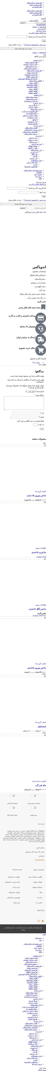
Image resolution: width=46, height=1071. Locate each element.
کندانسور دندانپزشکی (30, 132)
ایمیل (41, 417)
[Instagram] (38, 921)
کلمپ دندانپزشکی (31, 128)
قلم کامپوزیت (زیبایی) (29, 111)
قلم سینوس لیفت (31, 62)
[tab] (21, 362)
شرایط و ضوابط (37, 887)
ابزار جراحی (16, 887)
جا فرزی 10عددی (39, 552)
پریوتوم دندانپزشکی (30, 68)
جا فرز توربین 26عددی (36, 668)
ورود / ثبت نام (37, 1064)
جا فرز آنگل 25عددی (37, 609)
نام (42, 413)
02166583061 (41, 25)
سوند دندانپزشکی (31, 97)
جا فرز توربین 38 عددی (36, 495)
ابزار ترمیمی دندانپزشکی (12, 882)
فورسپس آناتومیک (31, 75)
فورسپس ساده (32, 72)
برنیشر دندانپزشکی (30, 134)
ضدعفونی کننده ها (31, 166)
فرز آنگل (34, 154)
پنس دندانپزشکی (31, 99)
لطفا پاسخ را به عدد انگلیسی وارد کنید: (30, 421)
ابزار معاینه (16, 903)
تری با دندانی (33, 138)
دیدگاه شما (39, 395)
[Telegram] (42, 921)
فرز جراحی (33, 158)
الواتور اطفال (32, 93)
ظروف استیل (32, 124)
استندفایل (42, 726)
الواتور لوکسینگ (31, 85)
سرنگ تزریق (33, 105)
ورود (44, 41)
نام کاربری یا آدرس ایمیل (36, 37)
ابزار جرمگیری (32, 117)
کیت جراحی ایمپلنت (30, 64)
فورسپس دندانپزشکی (13, 897)
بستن (44, 934)
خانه (44, 212)
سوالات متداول (37, 882)
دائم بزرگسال (32, 148)
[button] (39, 781)
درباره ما (39, 897)
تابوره (35, 164)
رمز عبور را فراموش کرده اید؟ (35, 45)
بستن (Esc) (42, 1070)
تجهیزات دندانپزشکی (14, 877)
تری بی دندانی (32, 140)
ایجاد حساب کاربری (36, 33)
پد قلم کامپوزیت (31, 113)
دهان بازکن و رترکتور (30, 115)
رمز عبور (42, 192)
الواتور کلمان (32, 91)
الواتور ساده (33, 83)
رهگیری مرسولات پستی (35, 877)
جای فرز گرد (41, 785)
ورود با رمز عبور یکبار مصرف (23, 48)
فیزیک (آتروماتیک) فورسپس (27, 79)
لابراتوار (34, 119)
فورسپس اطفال (31, 77)
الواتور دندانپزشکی (14, 892)
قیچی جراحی (32, 107)
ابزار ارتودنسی (32, 122)
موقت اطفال (32, 146)
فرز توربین (33, 152)
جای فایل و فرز (32, 162)
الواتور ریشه (33, 89)
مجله (40, 892)
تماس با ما (39, 903)
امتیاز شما (39, 391)
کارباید (35, 156)
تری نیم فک (33, 142)
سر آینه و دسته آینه (30, 101)
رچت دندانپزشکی (31, 66)
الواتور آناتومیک (32, 87)
